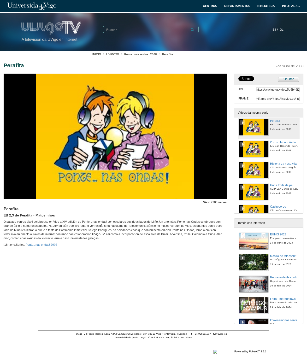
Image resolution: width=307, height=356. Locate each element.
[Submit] (192, 30)
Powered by (250, 351)
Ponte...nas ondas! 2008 (140, 54)
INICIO (96, 54)
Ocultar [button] (288, 79)
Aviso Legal (139, 337)
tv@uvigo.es (220, 334)
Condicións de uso (158, 337)
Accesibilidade (123, 337)
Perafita (167, 54)
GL (281, 29)
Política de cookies (181, 337)
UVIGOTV (112, 54)
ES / (275, 29)
